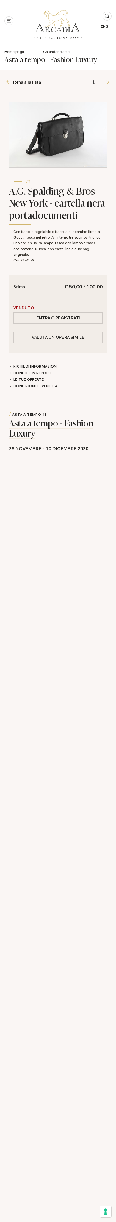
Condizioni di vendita (35, 386)
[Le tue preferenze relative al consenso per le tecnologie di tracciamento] (105, 1211)
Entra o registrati (58, 318)
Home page (14, 51)
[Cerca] (107, 16)
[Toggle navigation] (8, 20)
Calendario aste (56, 51)
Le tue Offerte (28, 379)
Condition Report (32, 373)
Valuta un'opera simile (58, 337)
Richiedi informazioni (35, 366)
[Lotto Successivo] (108, 82)
